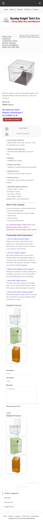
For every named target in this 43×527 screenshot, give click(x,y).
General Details (23, 128)
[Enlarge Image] (21, 57)
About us (12, 9)
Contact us (27, 9)
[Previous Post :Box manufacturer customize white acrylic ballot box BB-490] (33, 481)
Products (20, 9)
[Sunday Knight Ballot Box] (21, 22)
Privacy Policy (35, 516)
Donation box (8, 502)
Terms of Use (26, 516)
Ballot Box (11, 104)
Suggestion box (9, 506)
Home (6, 9)
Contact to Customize (13, 119)
